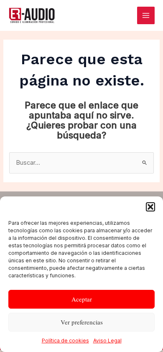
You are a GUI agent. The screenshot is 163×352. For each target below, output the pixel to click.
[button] (150, 207)
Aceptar (81, 299)
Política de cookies (65, 340)
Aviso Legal (107, 340)
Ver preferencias (82, 322)
